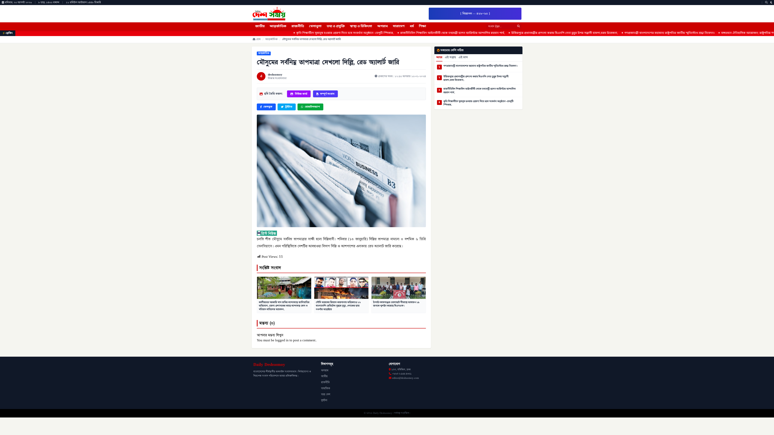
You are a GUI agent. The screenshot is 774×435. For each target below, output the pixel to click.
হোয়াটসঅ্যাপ (312, 107)
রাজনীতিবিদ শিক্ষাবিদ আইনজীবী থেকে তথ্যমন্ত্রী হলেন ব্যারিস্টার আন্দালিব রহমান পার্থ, (393, 33)
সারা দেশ (325, 394)
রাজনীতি (297, 26)
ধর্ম (412, 26)
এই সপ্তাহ (450, 57)
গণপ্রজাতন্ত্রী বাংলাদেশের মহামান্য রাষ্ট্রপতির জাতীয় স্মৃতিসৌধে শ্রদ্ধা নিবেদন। (610, 33)
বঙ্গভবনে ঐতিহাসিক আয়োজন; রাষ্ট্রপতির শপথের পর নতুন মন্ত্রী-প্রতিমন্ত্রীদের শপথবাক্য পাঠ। (716, 33)
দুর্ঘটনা (324, 400)
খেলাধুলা (315, 26)
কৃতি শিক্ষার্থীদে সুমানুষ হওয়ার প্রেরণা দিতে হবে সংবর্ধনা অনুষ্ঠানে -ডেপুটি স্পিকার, (285, 33)
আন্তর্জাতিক (278, 26)
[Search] (766, 2)
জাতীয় (260, 26)
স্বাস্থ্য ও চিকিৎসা (361, 26)
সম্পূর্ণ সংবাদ (327, 94)
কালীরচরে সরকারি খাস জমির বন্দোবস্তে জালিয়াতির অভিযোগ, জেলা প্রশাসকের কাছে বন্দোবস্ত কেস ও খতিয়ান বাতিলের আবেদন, (284, 305)
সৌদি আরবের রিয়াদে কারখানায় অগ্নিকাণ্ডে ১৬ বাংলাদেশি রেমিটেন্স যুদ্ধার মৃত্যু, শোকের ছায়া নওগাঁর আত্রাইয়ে (338, 305)
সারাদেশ (399, 26)
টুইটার (288, 107)
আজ (439, 57)
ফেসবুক (267, 107)
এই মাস (463, 57)
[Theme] (771, 2)
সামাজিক (325, 388)
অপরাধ (382, 26)
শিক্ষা (422, 26)
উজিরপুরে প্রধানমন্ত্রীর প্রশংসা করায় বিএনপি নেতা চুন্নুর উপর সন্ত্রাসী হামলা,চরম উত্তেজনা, (505, 33)
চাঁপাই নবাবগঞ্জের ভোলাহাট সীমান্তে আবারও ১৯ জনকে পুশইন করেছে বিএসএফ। (396, 304)
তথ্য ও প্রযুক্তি (336, 26)
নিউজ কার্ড (301, 94)
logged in (282, 340)
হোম (258, 39)
